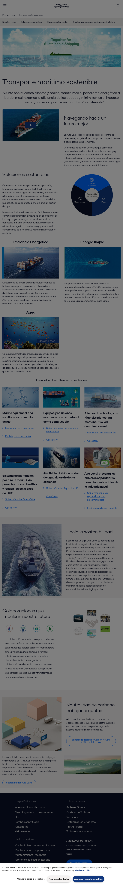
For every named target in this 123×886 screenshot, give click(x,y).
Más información (82, 870)
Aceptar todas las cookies (88, 878)
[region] (61, 874)
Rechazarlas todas (59, 878)
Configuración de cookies (31, 878)
